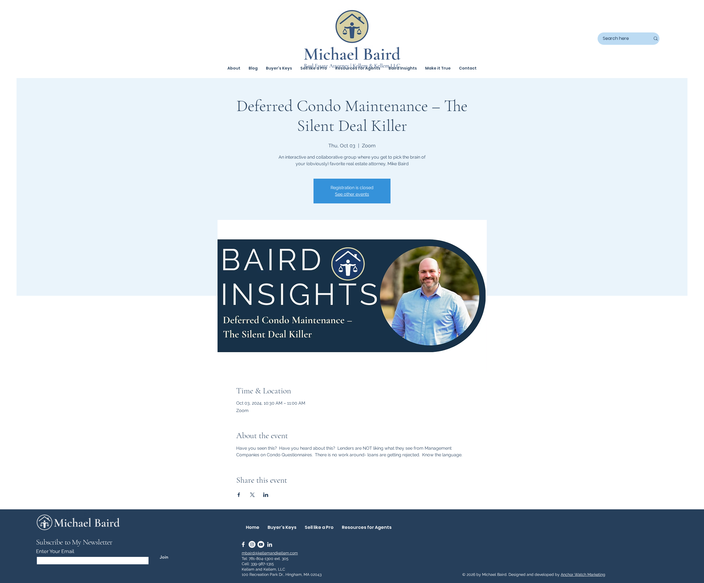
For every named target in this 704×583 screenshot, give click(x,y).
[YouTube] (260, 544)
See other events (352, 194)
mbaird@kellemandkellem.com (270, 553)
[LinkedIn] (269, 544)
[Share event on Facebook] (238, 495)
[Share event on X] (252, 495)
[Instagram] (252, 544)
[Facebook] (243, 544)
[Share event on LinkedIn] (265, 495)
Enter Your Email (55, 551)
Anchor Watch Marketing (583, 574)
